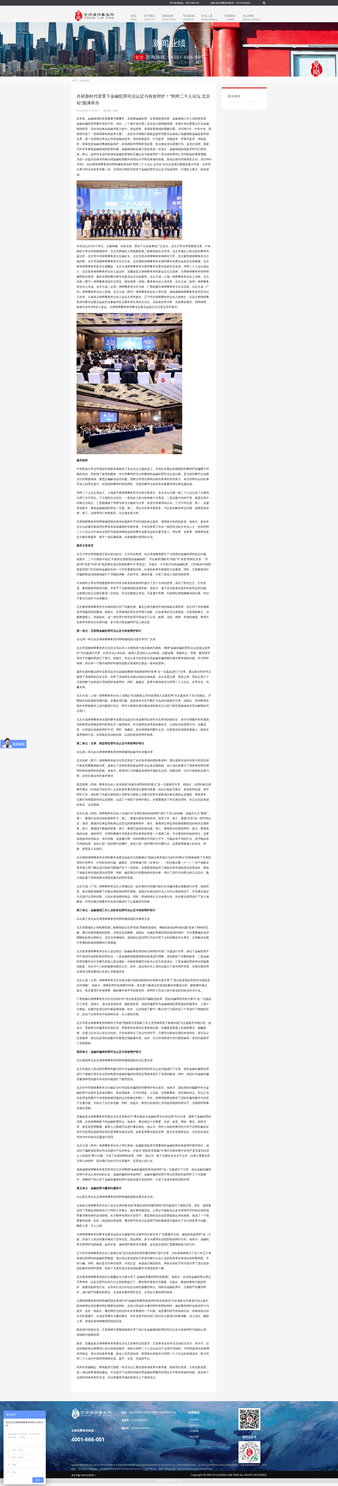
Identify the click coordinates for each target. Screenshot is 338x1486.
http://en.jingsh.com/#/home (198, 1468)
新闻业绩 (169, 17)
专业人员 (209, 17)
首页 (133, 17)
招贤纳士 (230, 17)
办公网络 (251, 17)
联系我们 (194, 1419)
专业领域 (188, 17)
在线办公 (194, 1425)
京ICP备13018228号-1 (83, 1475)
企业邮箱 (194, 1430)
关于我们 (149, 17)
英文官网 (194, 1436)
